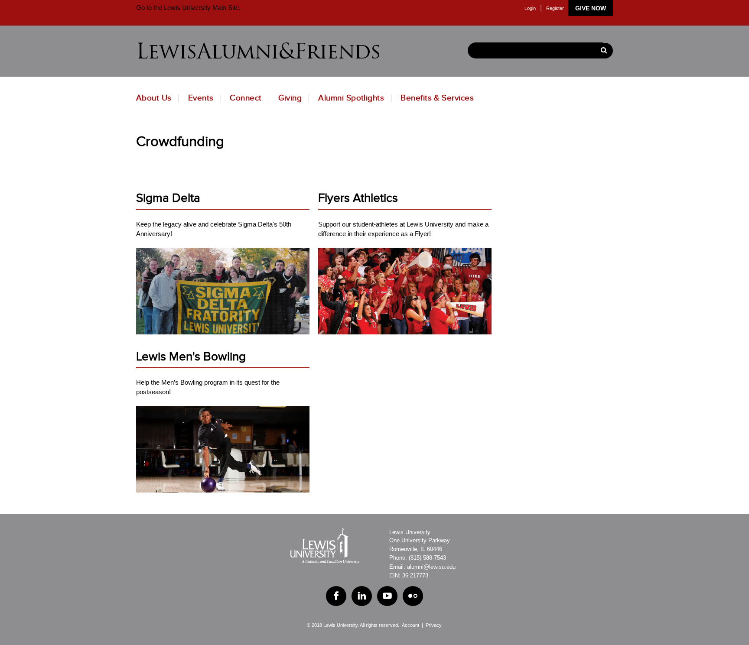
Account (410, 625)
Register (555, 8)
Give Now (590, 8)
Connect (245, 98)
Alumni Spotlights (351, 98)
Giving (290, 98)
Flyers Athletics (358, 198)
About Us (154, 98)
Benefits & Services (437, 98)
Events (201, 98)
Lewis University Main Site (200, 7)
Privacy (434, 625)
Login (530, 8)
